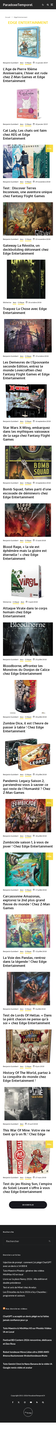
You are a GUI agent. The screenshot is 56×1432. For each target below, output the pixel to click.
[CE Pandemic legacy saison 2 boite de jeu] (28, 754)
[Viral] (28, 581)
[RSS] (37, 1402)
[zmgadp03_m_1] (28, 42)
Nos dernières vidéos (16, 1309)
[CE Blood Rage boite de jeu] (28, 520)
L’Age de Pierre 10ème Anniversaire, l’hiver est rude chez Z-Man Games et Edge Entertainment (25, 75)
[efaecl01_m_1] (28, 104)
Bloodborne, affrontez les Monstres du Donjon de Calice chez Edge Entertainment (26, 670)
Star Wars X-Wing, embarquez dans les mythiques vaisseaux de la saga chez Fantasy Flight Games (26, 433)
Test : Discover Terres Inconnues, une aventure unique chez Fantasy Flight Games (27, 192)
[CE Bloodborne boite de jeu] (28, 639)
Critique (28, 63)
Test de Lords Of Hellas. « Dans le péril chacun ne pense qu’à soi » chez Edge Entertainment (27, 1019)
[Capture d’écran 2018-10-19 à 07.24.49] (28, 335)
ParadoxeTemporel (18, 4)
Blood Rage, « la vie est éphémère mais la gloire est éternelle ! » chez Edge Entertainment (25, 553)
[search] (49, 1241)
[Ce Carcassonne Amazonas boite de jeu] (28, 869)
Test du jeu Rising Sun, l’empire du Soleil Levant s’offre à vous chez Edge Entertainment (27, 1188)
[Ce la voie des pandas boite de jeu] (28, 931)
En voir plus (28, 1205)
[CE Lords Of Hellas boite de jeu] (28, 988)
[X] (19, 1402)
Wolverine (7, 302)
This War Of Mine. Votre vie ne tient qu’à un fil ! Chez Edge (26, 1132)
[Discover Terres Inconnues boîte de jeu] (28, 161)
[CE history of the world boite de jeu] (28, 1046)
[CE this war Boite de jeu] (28, 1103)
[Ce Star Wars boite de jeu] (28, 401)
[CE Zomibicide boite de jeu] (28, 815)
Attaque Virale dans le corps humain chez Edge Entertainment (25, 612)
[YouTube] (31, 1402)
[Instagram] (25, 1402)
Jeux (21, 63)
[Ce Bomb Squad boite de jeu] (28, 462)
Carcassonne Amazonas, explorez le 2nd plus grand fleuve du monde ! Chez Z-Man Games (26, 902)
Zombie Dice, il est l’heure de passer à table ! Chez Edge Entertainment (25, 727)
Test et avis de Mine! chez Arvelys (19, 1287)
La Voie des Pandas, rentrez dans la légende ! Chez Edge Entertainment (25, 961)
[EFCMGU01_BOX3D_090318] (28, 219)
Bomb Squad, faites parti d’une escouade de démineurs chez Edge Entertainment (27, 493)
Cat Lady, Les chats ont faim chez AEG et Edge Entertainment (25, 134)
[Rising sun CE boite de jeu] (28, 1157)
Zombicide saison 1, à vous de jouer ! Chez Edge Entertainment (28, 844)
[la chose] (28, 279)
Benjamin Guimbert (10, 63)
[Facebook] (13, 1402)
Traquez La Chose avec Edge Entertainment (25, 311)
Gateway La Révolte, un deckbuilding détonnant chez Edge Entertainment (26, 249)
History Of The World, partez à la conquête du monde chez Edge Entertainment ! (26, 1076)
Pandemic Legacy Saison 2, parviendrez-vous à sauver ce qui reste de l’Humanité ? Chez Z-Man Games (26, 787)
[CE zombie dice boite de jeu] (28, 696)
